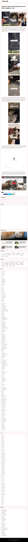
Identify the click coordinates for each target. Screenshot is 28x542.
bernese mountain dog (14, 309)
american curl (14, 473)
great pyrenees (14, 340)
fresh (13, 192)
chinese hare (14, 513)
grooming (23, 253)
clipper (22, 264)
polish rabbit (14, 530)
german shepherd (14, 281)
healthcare (13, 253)
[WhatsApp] (12, 194)
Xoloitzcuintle (14, 384)
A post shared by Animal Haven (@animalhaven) (14, 169)
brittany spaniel (14, 394)
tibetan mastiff (14, 341)
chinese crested (14, 361)
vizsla (14, 383)
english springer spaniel (14, 347)
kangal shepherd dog (14, 410)
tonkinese (14, 503)
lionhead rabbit (14, 525)
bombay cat (14, 488)
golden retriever (14, 271)
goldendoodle (14, 366)
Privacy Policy (9, 539)
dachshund (14, 283)
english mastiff (14, 363)
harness (3, 264)
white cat (14, 441)
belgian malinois (14, 336)
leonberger (14, 415)
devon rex (14, 477)
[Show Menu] (1, 1)
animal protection (5, 4)
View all (26, 197)
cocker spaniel (14, 308)
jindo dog (14, 409)
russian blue (14, 455)
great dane (14, 314)
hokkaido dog (14, 367)
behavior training (9, 253)
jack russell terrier (14, 303)
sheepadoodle (14, 378)
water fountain (12, 263)
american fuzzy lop (14, 509)
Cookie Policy (15, 539)
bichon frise (14, 293)
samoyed (14, 288)
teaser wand (21, 263)
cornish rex (14, 489)
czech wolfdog (14, 400)
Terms (12, 539)
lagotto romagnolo (14, 414)
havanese (14, 405)
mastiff (14, 320)
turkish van (14, 471)
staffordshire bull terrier (14, 379)
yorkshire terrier (14, 294)
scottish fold (14, 452)
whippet (14, 350)
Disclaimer (19, 539)
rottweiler (14, 304)
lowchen (14, 416)
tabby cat (14, 435)
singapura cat (14, 472)
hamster (3, 256)
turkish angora (14, 487)
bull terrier (14, 329)
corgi (14, 277)
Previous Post (2, 202)
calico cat (9, 192)
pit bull (14, 287)
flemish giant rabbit (14, 519)
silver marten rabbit (14, 535)
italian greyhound (14, 325)
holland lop (14, 524)
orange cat (14, 436)
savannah (14, 499)
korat (14, 478)
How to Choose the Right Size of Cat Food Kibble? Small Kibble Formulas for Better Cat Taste (9, 242)
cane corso (14, 352)
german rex (14, 493)
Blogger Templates (15, 540)
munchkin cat (14, 457)
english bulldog (14, 297)
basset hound (14, 335)
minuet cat (14, 468)
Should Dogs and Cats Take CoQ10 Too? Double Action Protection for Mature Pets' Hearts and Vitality (23, 247)
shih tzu (14, 292)
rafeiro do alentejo (14, 420)
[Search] (26, 1)
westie (14, 430)
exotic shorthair (14, 461)
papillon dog (14, 331)
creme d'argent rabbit (14, 514)
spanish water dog (14, 356)
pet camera (7, 264)
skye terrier (14, 425)
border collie (14, 278)
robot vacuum (18, 264)
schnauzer (14, 298)
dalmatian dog (14, 324)
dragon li (14, 482)
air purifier (14, 264)
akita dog (14, 299)
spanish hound (14, 426)
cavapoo (14, 398)
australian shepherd (14, 319)
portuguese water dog (14, 419)
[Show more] (15, 194)
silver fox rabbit (14, 534)
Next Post (26, 202)
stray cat (15, 192)
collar (3, 263)
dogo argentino (14, 346)
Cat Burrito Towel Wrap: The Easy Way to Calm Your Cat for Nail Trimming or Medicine (9, 247)
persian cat (14, 445)
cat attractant (16, 263)
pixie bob (14, 498)
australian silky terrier (14, 389)
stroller (10, 264)
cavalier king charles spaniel (14, 310)
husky (14, 276)
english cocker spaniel (14, 362)
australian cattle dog (14, 388)
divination (7, 256)
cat (11, 192)
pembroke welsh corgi (14, 372)
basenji (14, 351)
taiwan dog (14, 313)
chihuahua (14, 282)
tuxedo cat (14, 440)
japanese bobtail (14, 494)
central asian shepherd (14, 399)
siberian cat (14, 466)
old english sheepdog (14, 330)
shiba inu (14, 272)
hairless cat (14, 462)
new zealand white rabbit (14, 529)
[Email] (14, 194)
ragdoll (14, 446)
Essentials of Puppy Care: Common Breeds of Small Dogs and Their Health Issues (22, 242)
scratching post (7, 263)
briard (14, 393)
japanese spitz (14, 368)
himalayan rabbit (14, 523)
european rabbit (14, 518)
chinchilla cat (14, 467)
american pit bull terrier (14, 345)
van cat (14, 504)
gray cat (14, 451)
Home (2, 4)
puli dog (14, 373)
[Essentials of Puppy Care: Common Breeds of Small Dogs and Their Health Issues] (17, 242)
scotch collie (14, 377)
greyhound (14, 315)
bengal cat (14, 456)
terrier (14, 382)
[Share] (25, 10)
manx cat (14, 483)
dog (4, 253)
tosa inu (14, 357)
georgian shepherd (14, 404)
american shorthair (14, 450)
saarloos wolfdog (14, 421)
